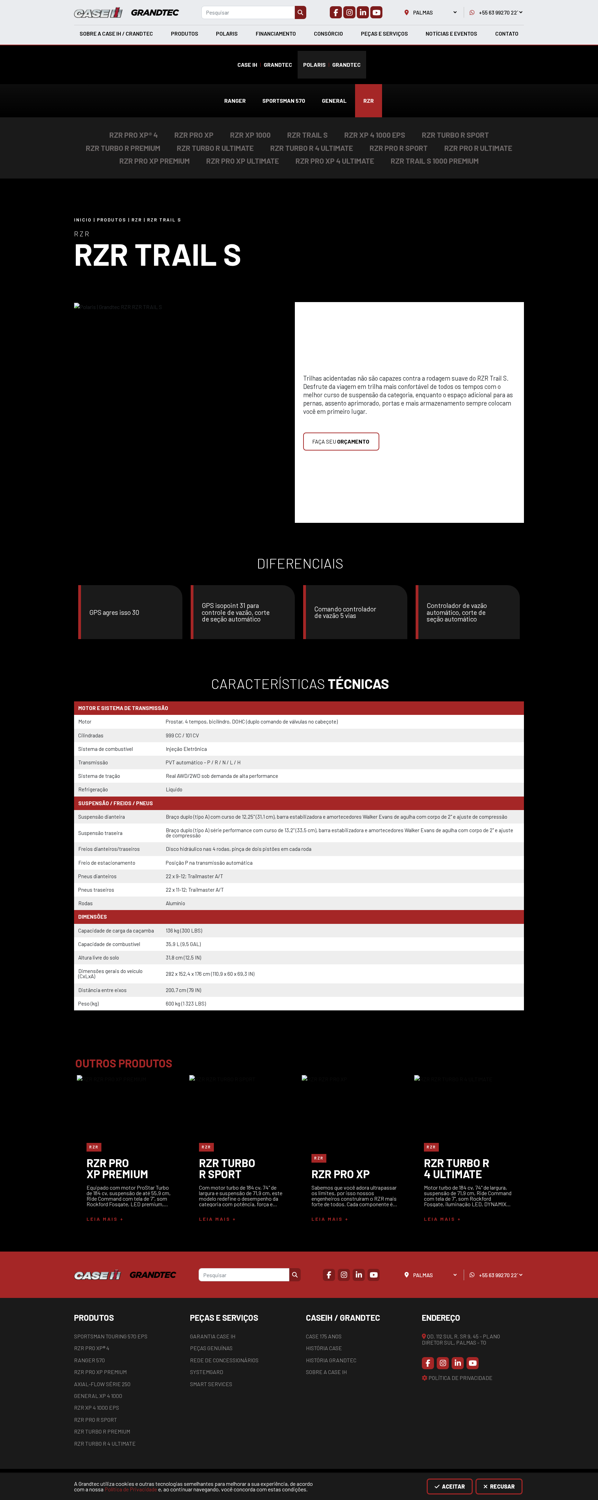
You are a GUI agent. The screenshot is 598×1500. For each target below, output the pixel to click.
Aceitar (453, 1486)
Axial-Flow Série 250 (102, 1384)
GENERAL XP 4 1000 (98, 1396)
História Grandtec (331, 1360)
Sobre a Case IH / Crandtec (116, 33)
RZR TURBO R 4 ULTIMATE (105, 1443)
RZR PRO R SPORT (95, 1420)
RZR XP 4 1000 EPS (96, 1407)
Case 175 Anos (324, 1336)
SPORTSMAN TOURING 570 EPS (110, 1336)
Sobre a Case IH (326, 1372)
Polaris (227, 33)
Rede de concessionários (224, 1360)
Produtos (184, 33)
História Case (324, 1348)
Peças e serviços (384, 33)
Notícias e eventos (451, 33)
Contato (506, 33)
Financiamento (276, 33)
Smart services (211, 1384)
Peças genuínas (211, 1348)
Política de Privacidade (131, 1489)
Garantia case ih (212, 1336)
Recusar (502, 1486)
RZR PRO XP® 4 (91, 1348)
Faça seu (340, 441)
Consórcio (328, 33)
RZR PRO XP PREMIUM (100, 1372)
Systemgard (206, 1372)
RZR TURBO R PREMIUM (102, 1431)
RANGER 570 (89, 1360)
